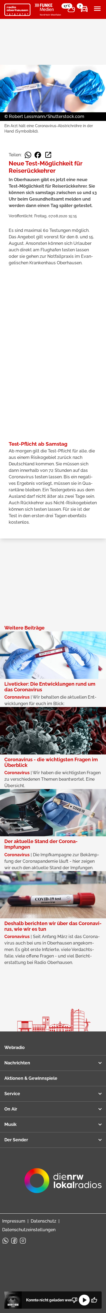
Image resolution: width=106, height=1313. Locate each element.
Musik (10, 1124)
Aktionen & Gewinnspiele (30, 1078)
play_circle (84, 1300)
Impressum (13, 1221)
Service (12, 1093)
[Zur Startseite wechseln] (17, 9)
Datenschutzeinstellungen (28, 1229)
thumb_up (94, 1300)
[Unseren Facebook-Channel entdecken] (14, 1240)
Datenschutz (43, 1221)
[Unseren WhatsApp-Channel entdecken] (5, 1240)
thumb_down (74, 1300)
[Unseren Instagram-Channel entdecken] (23, 1240)
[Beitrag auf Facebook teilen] (38, 155)
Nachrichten (17, 1062)
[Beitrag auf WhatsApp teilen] (28, 155)
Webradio (14, 1047)
